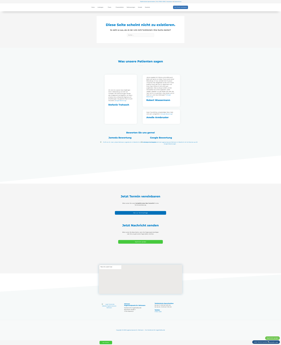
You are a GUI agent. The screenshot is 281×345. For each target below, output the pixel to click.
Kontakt (140, 7)
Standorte (147, 7)
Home (93, 7)
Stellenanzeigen (131, 7)
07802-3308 (158, 311)
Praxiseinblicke (120, 7)
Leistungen (100, 7)
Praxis (109, 7)
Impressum (169, 1)
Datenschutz (177, 1)
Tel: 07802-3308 (160, 1)
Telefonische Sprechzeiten (147, 1)
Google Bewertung (120, 100)
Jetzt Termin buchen (260, 342)
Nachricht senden (272, 338)
